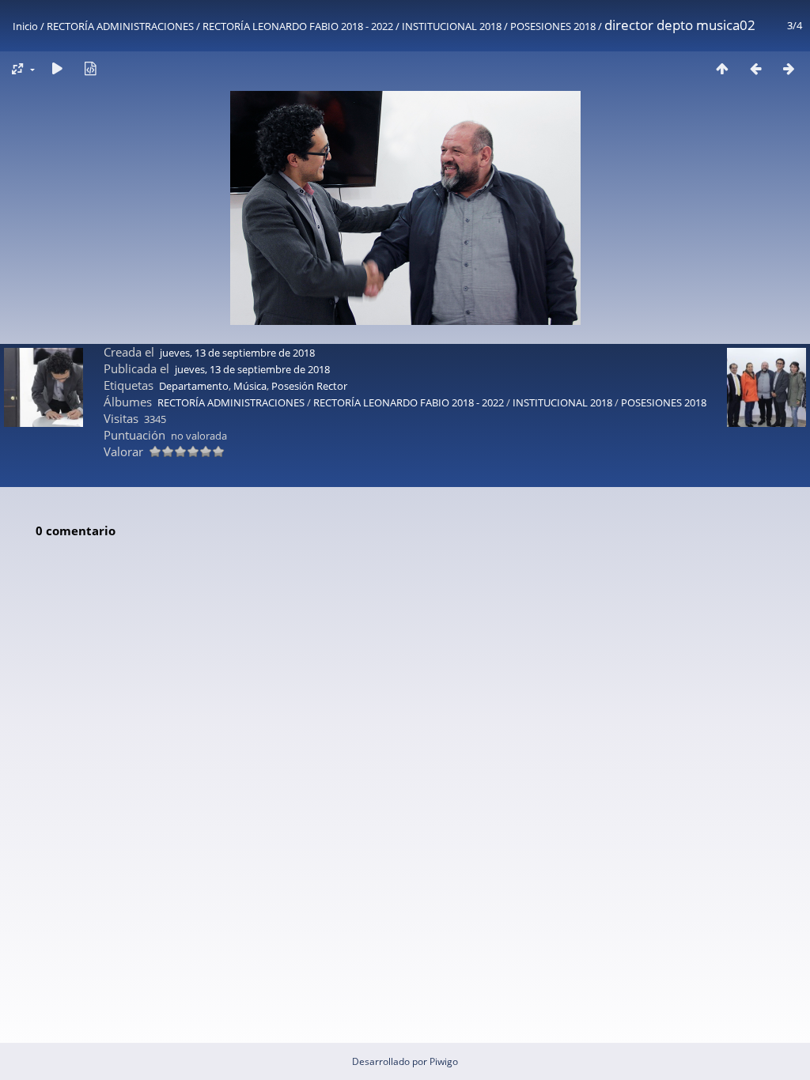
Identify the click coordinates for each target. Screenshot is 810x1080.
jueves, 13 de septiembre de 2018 (237, 353)
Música (250, 386)
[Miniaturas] (722, 68)
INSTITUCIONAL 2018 (452, 26)
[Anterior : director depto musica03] (755, 68)
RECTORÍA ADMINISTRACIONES (120, 26)
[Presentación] (57, 68)
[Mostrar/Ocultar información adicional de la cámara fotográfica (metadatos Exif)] (90, 68)
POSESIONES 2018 (553, 26)
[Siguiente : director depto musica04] (788, 68)
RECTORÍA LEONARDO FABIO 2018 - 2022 (297, 26)
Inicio (25, 26)
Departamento (194, 386)
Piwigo (444, 1061)
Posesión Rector (309, 386)
